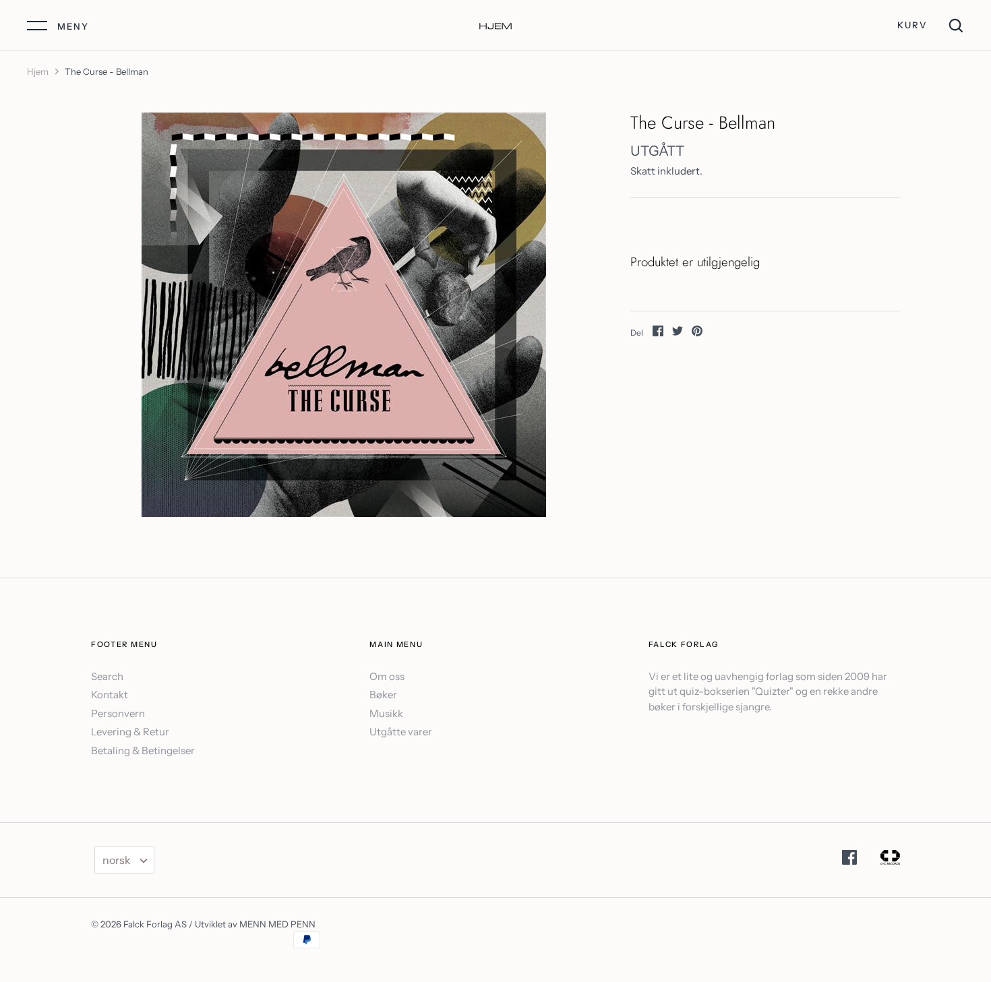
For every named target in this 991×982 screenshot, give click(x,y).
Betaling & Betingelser (143, 750)
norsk (116, 860)
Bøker (383, 694)
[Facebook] (849, 859)
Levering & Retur (130, 731)
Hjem (38, 71)
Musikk (386, 713)
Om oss (386, 676)
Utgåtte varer (400, 731)
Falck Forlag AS (155, 924)
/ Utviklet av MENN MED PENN (252, 924)
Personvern (118, 713)
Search (107, 676)
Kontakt (109, 694)
